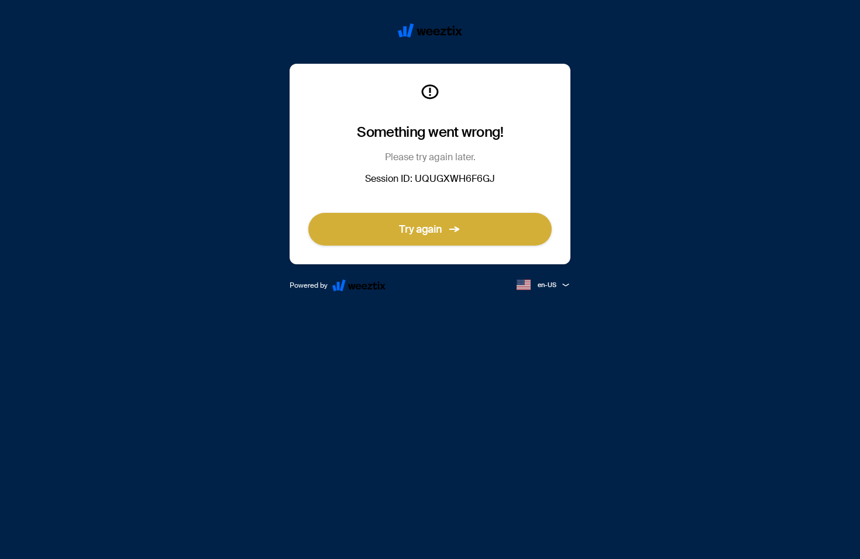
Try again (420, 229)
